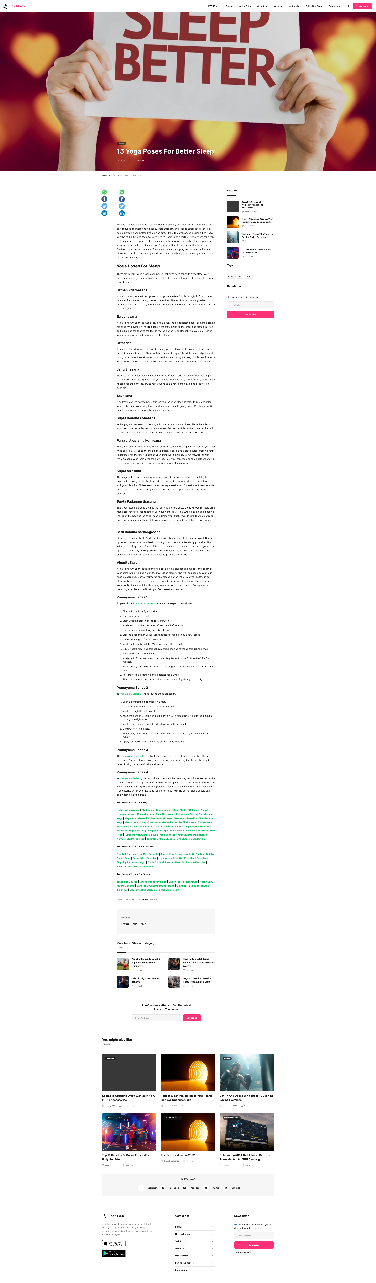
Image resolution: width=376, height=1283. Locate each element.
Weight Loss (263, 6)
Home (104, 176)
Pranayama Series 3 (132, 756)
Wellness (278, 6)
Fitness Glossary (244, 1252)
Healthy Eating (245, 6)
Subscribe (364, 6)
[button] (213, 6)
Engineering (335, 6)
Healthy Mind (294, 6)
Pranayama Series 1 (143, 603)
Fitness (229, 6)
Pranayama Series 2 (130, 693)
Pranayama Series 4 (130, 778)
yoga (135, 924)
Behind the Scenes (315, 6)
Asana (143, 924)
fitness (126, 924)
